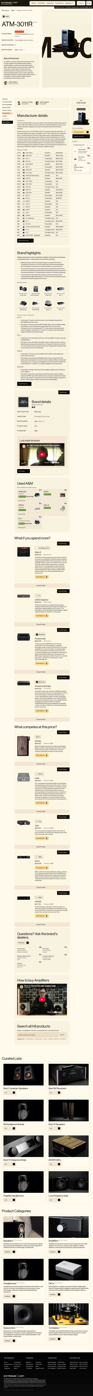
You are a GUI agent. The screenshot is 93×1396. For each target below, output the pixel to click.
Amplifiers (38, 1362)
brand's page (24, 34)
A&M (12, 10)
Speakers (28, 1362)
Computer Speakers (61, 1364)
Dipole (45, 1039)
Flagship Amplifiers (74, 1362)
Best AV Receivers (61, 1368)
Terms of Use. (30, 1390)
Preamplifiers (29, 1364)
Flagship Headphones (61, 1366)
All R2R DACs (60, 1362)
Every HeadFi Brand (52, 1366)
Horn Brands (82, 1368)
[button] (69, 3)
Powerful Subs (74, 1364)
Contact (6, 1366)
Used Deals (41, 3)
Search (34, 3)
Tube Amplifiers (30, 1039)
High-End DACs (83, 1364)
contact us (11, 1378)
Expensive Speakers (52, 1364)
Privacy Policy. (23, 1390)
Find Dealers (17, 1362)
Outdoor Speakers (74, 1366)
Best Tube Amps (83, 1362)
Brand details (41, 402)
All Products (5, 10)
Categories (49, 3)
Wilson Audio (38, 1039)
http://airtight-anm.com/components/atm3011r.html (24, 40)
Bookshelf (63, 1039)
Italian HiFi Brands (83, 1366)
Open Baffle (73, 1368)
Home (5, 1362)
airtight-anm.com (37, 405)
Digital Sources (40, 1368)
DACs (37, 1366)
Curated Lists (59, 3)
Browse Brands (8, 1364)
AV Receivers (29, 1366)
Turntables (29, 1368)
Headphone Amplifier (53, 1039)
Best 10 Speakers (52, 1362)
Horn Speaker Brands (52, 1368)
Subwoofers (39, 1364)
